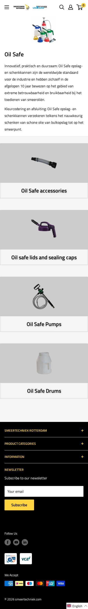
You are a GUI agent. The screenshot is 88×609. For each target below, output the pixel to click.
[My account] (70, 7)
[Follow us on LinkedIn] (25, 542)
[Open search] (61, 7)
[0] (80, 7)
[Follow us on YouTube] (16, 542)
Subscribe (19, 505)
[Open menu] (7, 7)
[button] (77, 606)
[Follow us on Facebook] (8, 542)
